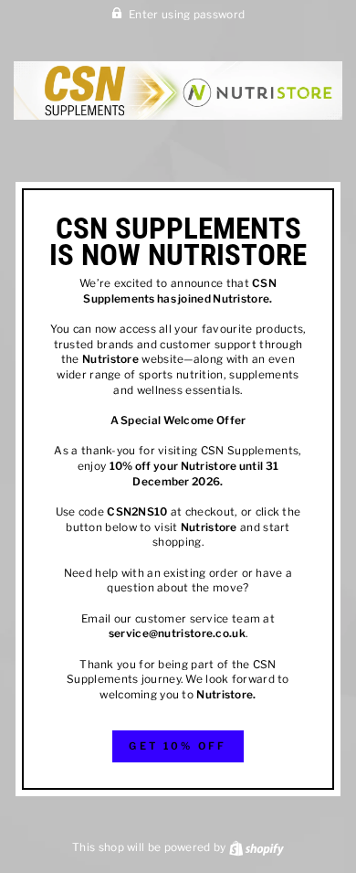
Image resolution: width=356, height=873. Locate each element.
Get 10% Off (177, 746)
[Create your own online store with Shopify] (256, 847)
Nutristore (241, 299)
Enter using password (187, 14)
